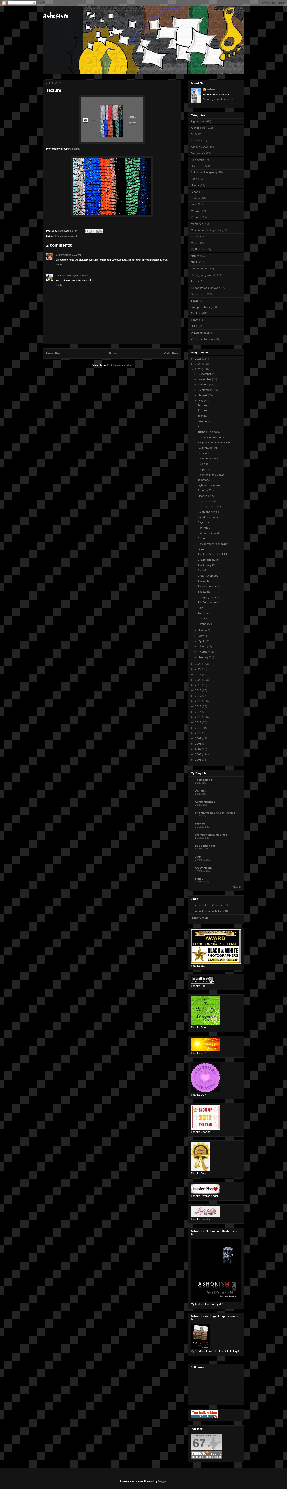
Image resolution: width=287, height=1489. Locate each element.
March (202, 646)
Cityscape (204, 522)
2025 (198, 363)
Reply (59, 264)
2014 (198, 711)
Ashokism (197, 140)
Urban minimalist (208, 501)
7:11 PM (76, 254)
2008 (198, 743)
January (203, 657)
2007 (198, 749)
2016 (198, 701)
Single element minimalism (214, 442)
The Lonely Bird (207, 565)
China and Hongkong (204, 172)
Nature (195, 255)
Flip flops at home (209, 602)
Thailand (196, 313)
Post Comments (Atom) (120, 365)
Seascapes (204, 453)
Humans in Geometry (211, 437)
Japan (194, 191)
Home (113, 353)
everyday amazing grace (211, 834)
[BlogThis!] (90, 231)
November (205, 379)
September (205, 389)
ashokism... (57, 15)
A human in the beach (211, 474)
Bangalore (197, 153)
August (203, 395)
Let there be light (208, 447)
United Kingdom (200, 332)
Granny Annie (63, 254)
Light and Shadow (209, 485)
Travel (194, 319)
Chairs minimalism (209, 559)
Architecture (198, 127)
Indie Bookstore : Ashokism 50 (209, 904)
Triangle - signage (209, 431)
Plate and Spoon (208, 458)
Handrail (203, 618)
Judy (198, 856)
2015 (198, 706)
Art (192, 134)
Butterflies (204, 570)
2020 (198, 679)
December (205, 373)
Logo (194, 204)
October (203, 384)
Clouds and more (208, 517)
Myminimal (74, 148)
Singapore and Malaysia (206, 287)
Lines (201, 549)
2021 (198, 674)
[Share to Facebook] (98, 231)
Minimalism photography (206, 230)
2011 (198, 727)
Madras (195, 210)
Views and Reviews (203, 339)
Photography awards (66, 236)
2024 (198, 369)
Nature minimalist (208, 533)
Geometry (204, 421)
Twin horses (205, 613)
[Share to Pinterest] (101, 231)
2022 (198, 669)
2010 (198, 733)
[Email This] (86, 231)
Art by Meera (203, 867)
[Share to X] (94, 231)
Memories (197, 223)
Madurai (196, 217)
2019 (198, 685)
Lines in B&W (206, 495)
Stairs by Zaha (207, 490)
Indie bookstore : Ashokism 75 (209, 911)
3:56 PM (83, 275)
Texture (202, 405)
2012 (198, 722)
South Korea (198, 294)
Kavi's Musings (205, 801)
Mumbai (196, 236)
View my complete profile (218, 99)
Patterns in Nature (209, 586)
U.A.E (194, 326)
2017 (198, 695)
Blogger (162, 1481)
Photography (199, 268)
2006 (198, 754)
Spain (194, 300)
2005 (198, 759)
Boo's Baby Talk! (206, 845)
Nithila (194, 262)
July (201, 400)
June (201, 630)
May (201, 635)
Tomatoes (204, 479)
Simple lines (205, 469)
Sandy (199, 878)
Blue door (203, 463)
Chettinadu (197, 166)
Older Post (171, 353)
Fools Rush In (204, 779)
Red (200, 426)
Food (194, 178)
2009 (198, 738)
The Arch (203, 581)
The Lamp (204, 591)
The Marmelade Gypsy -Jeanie (215, 812)
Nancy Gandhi (199, 917)
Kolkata (195, 198)
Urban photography (210, 506)
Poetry (195, 281)
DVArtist (200, 790)
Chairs (202, 538)
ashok (211, 89)
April (201, 641)
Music (194, 242)
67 (199, 1443)
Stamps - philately (202, 307)
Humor (195, 185)
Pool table (204, 527)
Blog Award (198, 159)
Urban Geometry (208, 575)
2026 (198, 358)
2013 (198, 717)
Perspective (205, 623)
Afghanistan (198, 121)
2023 (198, 663)
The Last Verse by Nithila (213, 554)
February (204, 651)
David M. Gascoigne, (67, 275)
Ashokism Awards (201, 146)
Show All (237, 887)
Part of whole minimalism (213, 543)
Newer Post (53, 353)
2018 (198, 690)
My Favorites (199, 249)
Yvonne (200, 823)
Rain (200, 607)
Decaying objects (208, 597)
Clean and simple (208, 511)
